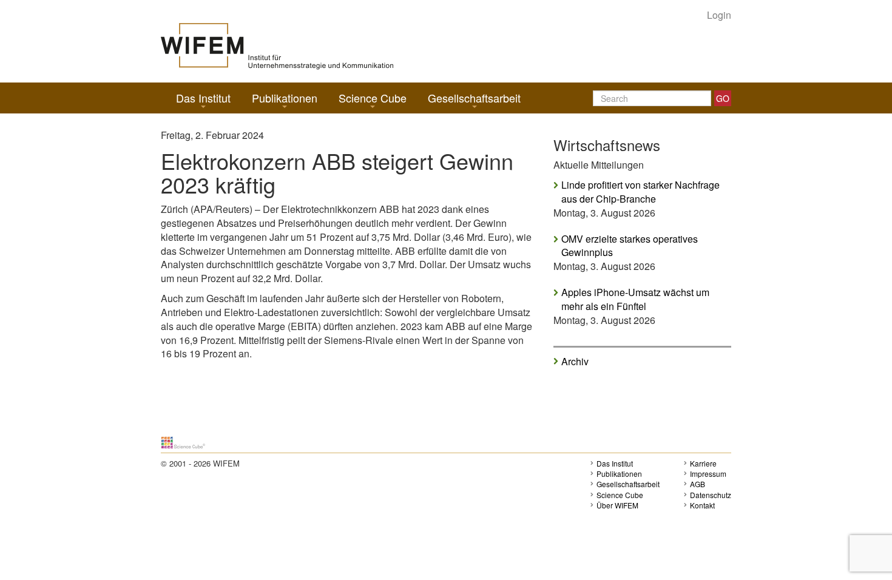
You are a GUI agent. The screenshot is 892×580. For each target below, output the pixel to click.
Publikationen (284, 98)
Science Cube (373, 98)
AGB (697, 484)
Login (719, 15)
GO (722, 98)
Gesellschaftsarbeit (474, 98)
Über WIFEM (617, 505)
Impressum (708, 473)
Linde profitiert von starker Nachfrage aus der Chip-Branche (640, 192)
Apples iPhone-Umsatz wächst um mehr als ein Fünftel (635, 299)
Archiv (575, 361)
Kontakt (702, 505)
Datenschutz (710, 495)
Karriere (703, 463)
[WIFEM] (277, 45)
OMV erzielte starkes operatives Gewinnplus (629, 246)
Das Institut (203, 98)
